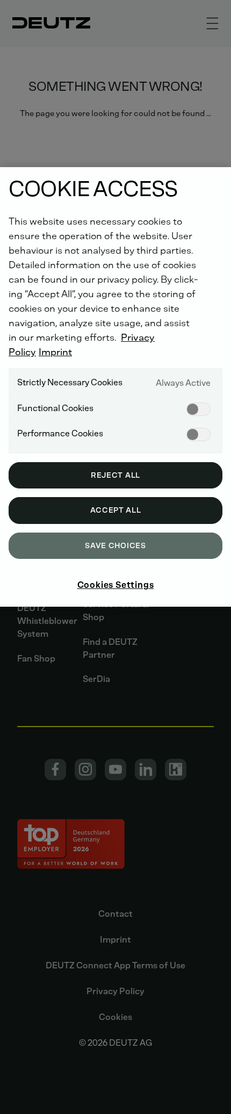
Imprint (55, 352)
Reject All (115, 475)
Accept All (115, 510)
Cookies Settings (115, 585)
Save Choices (115, 545)
